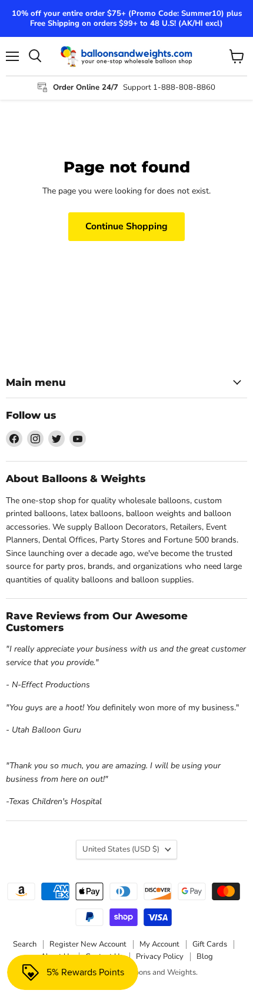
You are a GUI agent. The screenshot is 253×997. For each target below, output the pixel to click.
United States (120, 849)
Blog (205, 956)
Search (24, 944)
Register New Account (87, 944)
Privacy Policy (160, 956)
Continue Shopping (126, 226)
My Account (159, 944)
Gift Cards (209, 944)
